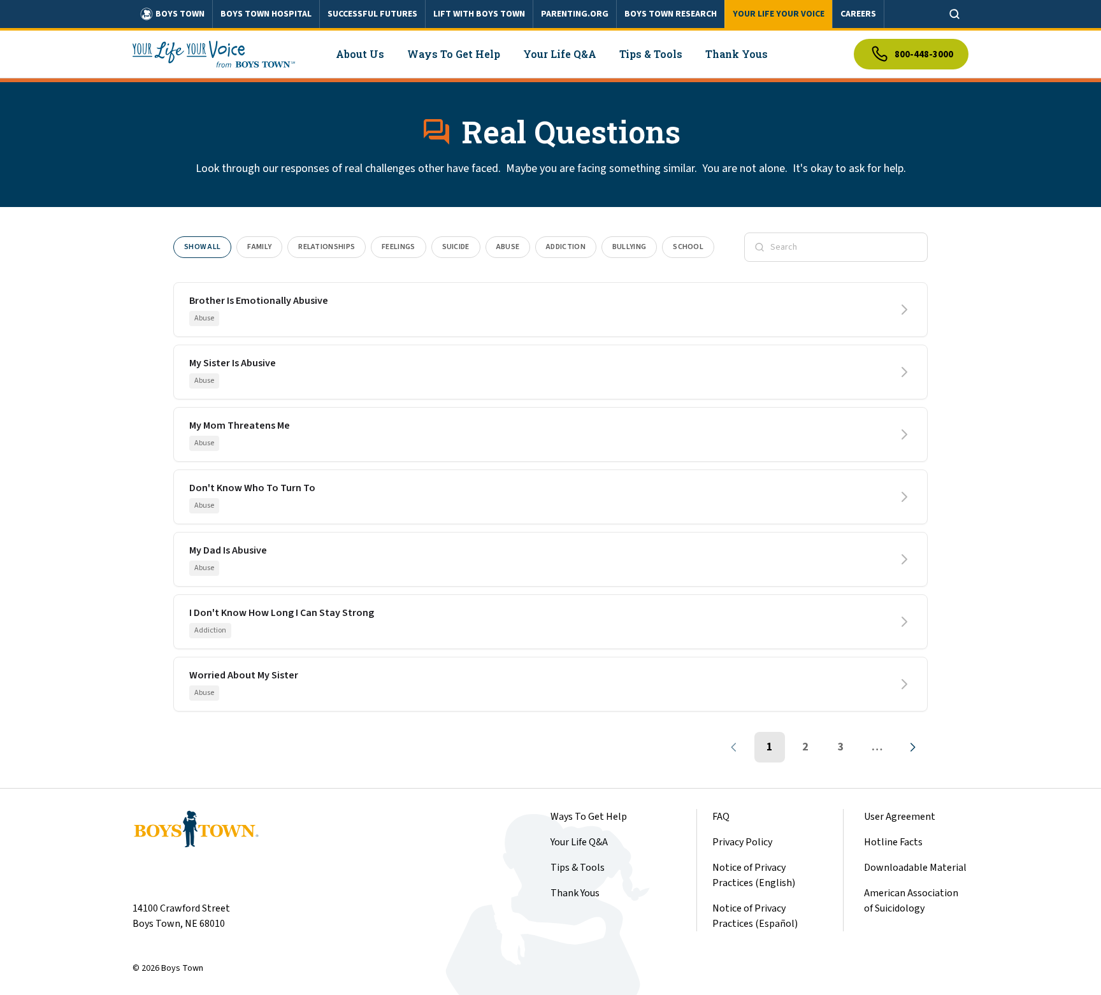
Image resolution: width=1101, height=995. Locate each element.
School (688, 246)
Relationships (326, 246)
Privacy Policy (742, 842)
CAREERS (858, 14)
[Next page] (912, 747)
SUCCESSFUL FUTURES (372, 14)
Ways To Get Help (588, 817)
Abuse (508, 246)
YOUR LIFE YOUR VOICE (778, 14)
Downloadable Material (915, 868)
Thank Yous (575, 893)
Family (259, 246)
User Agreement (899, 817)
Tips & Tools (577, 868)
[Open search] (954, 14)
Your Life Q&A (579, 842)
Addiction (566, 246)
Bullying (629, 246)
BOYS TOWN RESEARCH (670, 14)
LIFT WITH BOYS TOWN (479, 14)
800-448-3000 (924, 54)
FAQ (721, 817)
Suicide (456, 246)
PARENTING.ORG (574, 14)
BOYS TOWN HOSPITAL (266, 14)
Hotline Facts (893, 842)
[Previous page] (734, 747)
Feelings (398, 246)
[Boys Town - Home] (214, 54)
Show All (202, 246)
